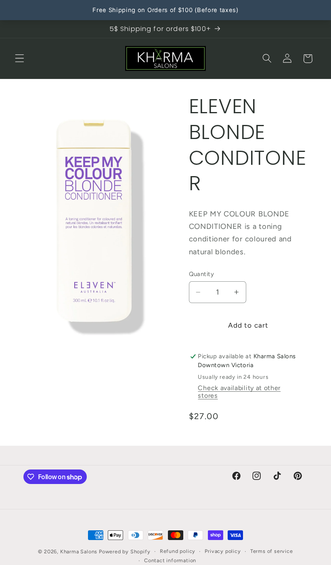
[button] (19, 58)
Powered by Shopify (125, 551)
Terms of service (271, 551)
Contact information (170, 560)
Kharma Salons (78, 551)
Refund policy (177, 551)
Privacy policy (223, 551)
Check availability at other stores (239, 391)
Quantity (201, 274)
